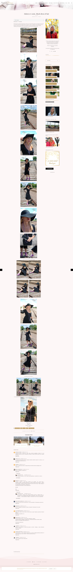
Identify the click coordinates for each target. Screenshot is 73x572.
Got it (54, 568)
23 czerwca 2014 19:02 (23, 517)
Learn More (50, 568)
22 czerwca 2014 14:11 (22, 464)
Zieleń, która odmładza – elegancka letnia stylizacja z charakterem (51, 97)
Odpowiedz (17, 456)
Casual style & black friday (51, 77)
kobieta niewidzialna (19, 469)
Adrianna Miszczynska (19, 531)
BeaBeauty (17, 480)
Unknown (17, 464)
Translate (20, 21)
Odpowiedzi (18, 473)
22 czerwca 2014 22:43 (22, 480)
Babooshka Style (20, 493)
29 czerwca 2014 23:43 (26, 531)
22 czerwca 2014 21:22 (25, 469)
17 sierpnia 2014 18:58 (22, 537)
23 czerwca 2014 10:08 (27, 493)
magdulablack (18, 517)
